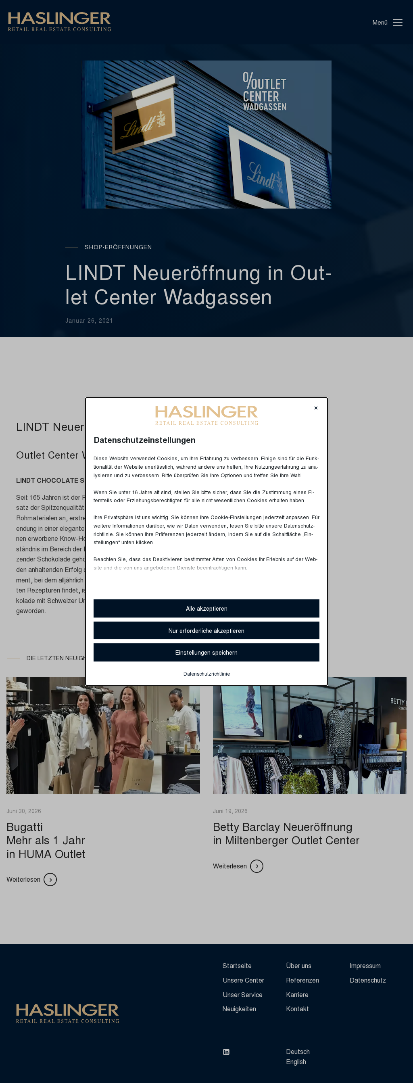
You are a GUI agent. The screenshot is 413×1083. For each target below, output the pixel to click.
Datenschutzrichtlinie (207, 673)
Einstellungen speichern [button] (206, 652)
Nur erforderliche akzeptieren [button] (206, 630)
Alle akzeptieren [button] (206, 608)
